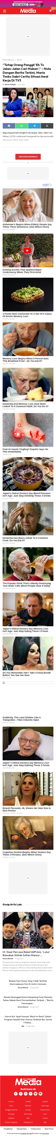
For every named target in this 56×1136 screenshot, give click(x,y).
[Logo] (28, 11)
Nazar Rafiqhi (10, 84)
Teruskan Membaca (28, 157)
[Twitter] (25, 1094)
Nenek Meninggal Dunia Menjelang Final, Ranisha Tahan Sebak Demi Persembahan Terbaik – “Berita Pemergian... (28, 1000)
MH (23, 1026)
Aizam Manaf (8, 959)
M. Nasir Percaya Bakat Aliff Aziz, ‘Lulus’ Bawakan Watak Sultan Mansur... (26, 953)
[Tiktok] (30, 1094)
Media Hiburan (8, 60)
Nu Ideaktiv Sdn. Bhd (26, 1133)
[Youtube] (35, 1094)
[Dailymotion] (40, 1094)
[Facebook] (16, 1094)
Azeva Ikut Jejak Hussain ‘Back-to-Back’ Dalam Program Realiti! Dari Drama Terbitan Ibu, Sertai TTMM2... (28, 1019)
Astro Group (45, 1133)
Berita (19, 60)
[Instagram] (21, 1094)
